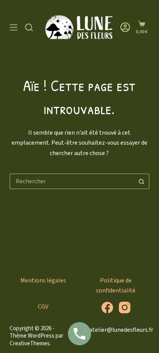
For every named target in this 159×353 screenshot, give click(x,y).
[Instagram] (124, 307)
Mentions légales (43, 280)
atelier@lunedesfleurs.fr (121, 330)
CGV (43, 306)
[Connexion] (125, 27)
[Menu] (13, 27)
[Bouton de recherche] (141, 181)
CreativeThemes (30, 343)
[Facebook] (107, 307)
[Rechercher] (29, 27)
